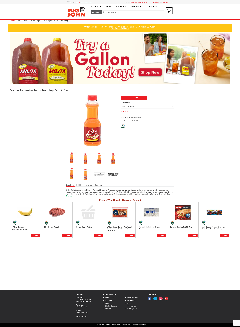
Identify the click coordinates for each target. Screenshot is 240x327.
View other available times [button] (120, 29)
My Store (108, 300)
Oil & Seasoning (62, 21)
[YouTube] (161, 298)
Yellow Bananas (18, 227)
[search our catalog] (104, 12)
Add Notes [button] (124, 111)
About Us (108, 309)
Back (13, 21)
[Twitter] (155, 298)
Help (171, 2)
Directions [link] (98, 185)
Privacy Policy (116, 324)
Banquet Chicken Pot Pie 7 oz (181, 227)
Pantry (25, 21)
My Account (164, 2)
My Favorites (155, 2)
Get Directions (81, 316)
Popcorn (50, 21)
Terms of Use (126, 324)
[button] (141, 2)
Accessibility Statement (139, 324)
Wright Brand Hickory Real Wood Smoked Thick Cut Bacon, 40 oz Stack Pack (119, 229)
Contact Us (131, 306)
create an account (88, 2)
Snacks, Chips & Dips (37, 21)
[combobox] (96, 12)
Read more (69, 196)
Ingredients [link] (88, 185)
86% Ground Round (51, 227)
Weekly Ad (109, 297)
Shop (19, 21)
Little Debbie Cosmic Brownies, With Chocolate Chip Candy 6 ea (214, 228)
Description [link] (70, 185)
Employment (132, 309)
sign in (80, 2)
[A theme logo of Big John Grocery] (76, 12)
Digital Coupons (111, 306)
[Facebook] (149, 298)
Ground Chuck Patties (84, 227)
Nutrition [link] (79, 185)
